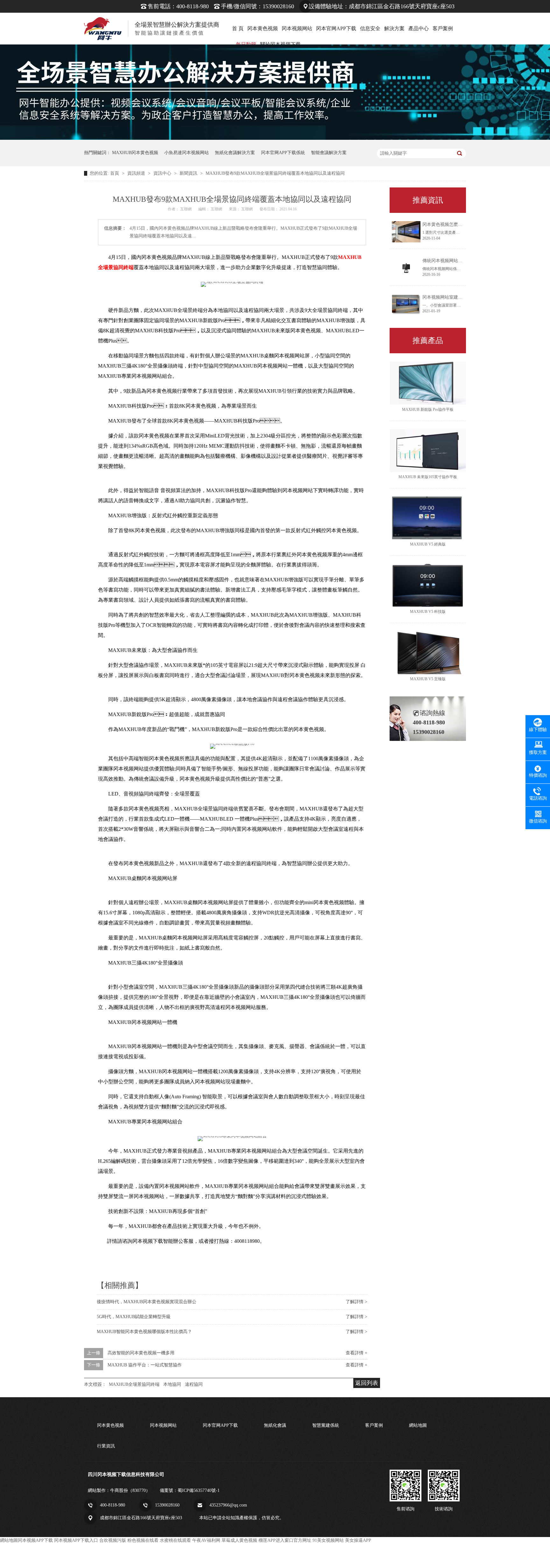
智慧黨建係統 (325, 1425)
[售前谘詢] (405, 1485)
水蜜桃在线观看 (175, 1540)
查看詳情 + (356, 1353)
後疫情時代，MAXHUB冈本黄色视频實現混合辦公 (146, 1301)
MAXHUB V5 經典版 (428, 544)
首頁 (115, 173)
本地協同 (172, 1384)
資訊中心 (163, 173)
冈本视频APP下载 (35, 1540)
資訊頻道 (136, 173)
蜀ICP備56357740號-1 (199, 1490)
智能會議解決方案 (329, 152)
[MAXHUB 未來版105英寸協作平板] (428, 450)
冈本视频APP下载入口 (76, 1540)
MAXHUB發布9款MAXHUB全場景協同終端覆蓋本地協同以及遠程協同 (275, 173)
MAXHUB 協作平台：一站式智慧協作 (145, 1365)
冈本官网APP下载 (336, 28)
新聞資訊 (189, 173)
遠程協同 (194, 1384)
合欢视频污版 (112, 1540)
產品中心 (418, 28)
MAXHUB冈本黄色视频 (135, 152)
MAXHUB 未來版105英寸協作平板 (427, 477)
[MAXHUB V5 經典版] (428, 518)
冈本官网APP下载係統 (283, 152)
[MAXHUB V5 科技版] (428, 585)
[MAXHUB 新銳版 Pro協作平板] (428, 383)
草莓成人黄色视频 (239, 1540)
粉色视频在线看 (143, 1540)
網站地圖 (418, 1425)
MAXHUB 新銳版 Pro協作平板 (428, 409)
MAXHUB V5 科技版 (428, 611)
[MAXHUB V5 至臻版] (428, 652)
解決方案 (394, 28)
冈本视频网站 (297, 28)
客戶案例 (443, 28)
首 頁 (237, 28)
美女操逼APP (358, 1540)
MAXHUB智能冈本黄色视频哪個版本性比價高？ (144, 1331)
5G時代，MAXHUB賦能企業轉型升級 (134, 1316)
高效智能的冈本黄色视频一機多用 (141, 1353)
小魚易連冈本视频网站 (186, 152)
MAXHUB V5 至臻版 (428, 679)
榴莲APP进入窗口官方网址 (284, 1540)
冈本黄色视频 (262, 28)
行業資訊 (106, 1446)
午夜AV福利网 (206, 1540)
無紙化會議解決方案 (235, 152)
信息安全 (370, 28)
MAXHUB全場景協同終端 (134, 1384)
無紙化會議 (275, 1425)
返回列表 (366, 1383)
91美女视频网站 (328, 1540)
